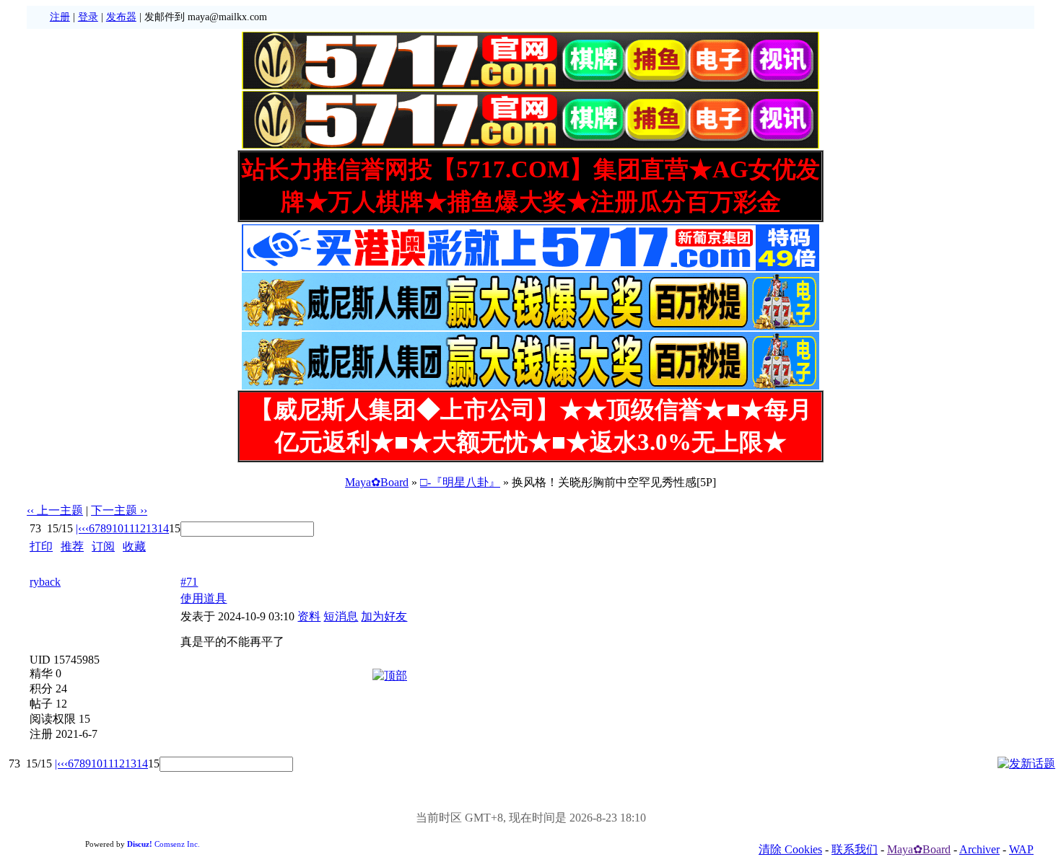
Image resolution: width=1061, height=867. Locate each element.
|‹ (79, 528)
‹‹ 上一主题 (55, 510)
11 (128, 528)
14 (163, 528)
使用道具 (203, 598)
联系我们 (854, 849)
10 (117, 528)
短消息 (340, 616)
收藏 (134, 546)
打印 (41, 546)
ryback (45, 582)
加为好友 (384, 616)
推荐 (72, 546)
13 (151, 528)
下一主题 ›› (119, 510)
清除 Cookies (790, 849)
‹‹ (85, 528)
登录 (88, 17)
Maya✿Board (377, 482)
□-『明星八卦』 (460, 482)
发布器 (121, 17)
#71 (189, 582)
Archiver (979, 849)
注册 (60, 17)
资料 (308, 616)
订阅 (103, 546)
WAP (1021, 849)
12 (140, 528)
